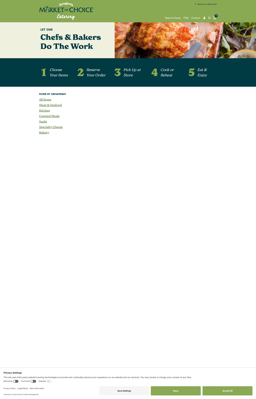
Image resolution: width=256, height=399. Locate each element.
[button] (208, 18)
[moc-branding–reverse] (66, 3)
